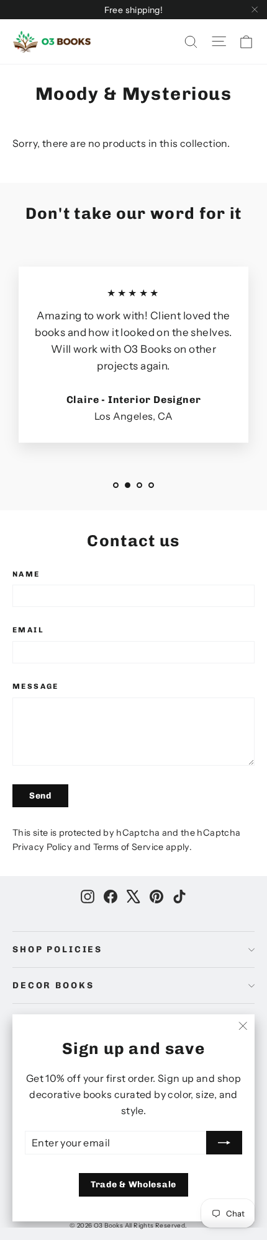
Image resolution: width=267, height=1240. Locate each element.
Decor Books (53, 985)
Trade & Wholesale (133, 1184)
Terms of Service (128, 846)
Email (28, 630)
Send (40, 795)
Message (35, 686)
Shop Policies (57, 949)
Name (26, 574)
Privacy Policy (42, 846)
